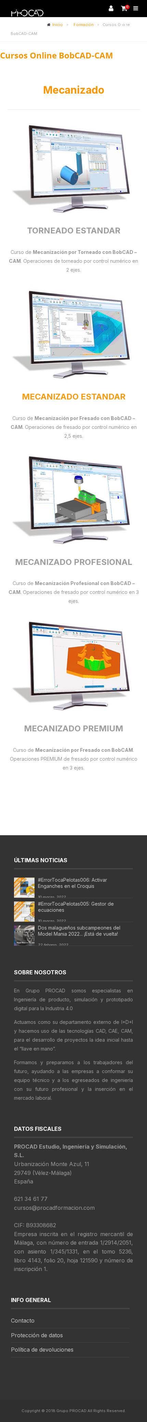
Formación (84, 24)
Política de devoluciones (42, 1349)
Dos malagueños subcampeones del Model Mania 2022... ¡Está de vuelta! (79, 931)
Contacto (23, 1320)
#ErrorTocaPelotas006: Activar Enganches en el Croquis (72, 883)
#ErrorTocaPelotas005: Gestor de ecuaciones (76, 907)
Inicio (57, 24)
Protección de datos (37, 1335)
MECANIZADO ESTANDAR (73, 397)
